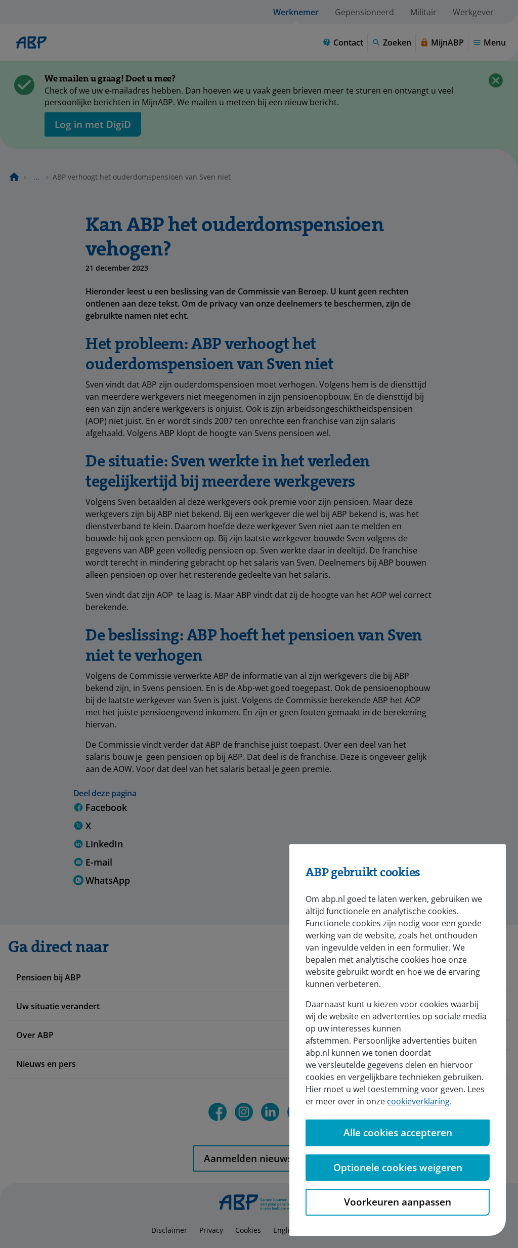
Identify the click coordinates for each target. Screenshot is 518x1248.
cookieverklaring (418, 1101)
